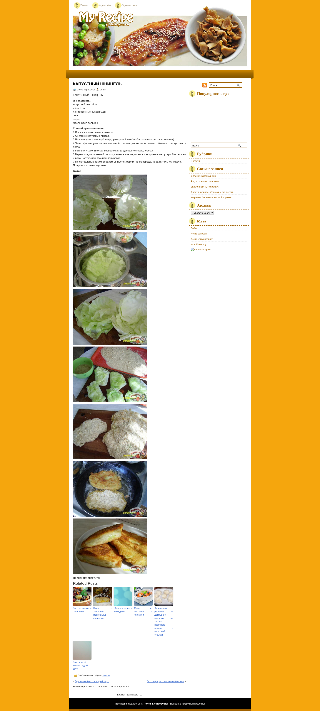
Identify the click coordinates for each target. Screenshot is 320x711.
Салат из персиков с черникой (143, 611)
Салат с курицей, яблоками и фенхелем (212, 191)
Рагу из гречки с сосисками (82, 610)
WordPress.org (198, 244)
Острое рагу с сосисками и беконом (165, 681)
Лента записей (199, 233)
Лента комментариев (202, 238)
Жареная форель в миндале (123, 610)
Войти (194, 228)
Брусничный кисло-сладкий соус (80, 665)
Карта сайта (105, 5)
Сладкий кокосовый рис (203, 175)
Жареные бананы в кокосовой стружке (211, 197)
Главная (84, 5)
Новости (106, 675)
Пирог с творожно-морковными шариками (102, 613)
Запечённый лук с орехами (205, 186)
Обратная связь (129, 5)
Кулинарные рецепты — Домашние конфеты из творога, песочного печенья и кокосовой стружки (163, 621)
